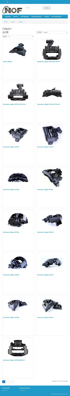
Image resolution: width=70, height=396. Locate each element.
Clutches (8, 16)
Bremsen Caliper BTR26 (11, 317)
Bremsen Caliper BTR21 (45, 189)
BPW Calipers (7, 61)
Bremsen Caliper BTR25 (45, 275)
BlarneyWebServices (62, 394)
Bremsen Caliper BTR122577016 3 (48, 104)
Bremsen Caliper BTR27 (45, 317)
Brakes (15, 16)
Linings (46, 16)
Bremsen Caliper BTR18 (11, 147)
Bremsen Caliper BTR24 (11, 275)
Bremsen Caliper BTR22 (11, 232)
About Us (4, 390)
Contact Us (22, 390)
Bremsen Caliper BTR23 (45, 232)
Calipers (21, 22)
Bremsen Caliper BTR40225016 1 (14, 360)
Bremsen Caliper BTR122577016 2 (14, 104)
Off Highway (25, 16)
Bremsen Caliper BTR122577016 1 (48, 61)
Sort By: (39, 32)
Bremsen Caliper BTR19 (45, 147)
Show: (4, 36)
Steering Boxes (36, 16)
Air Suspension (56, 16)
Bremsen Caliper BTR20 (11, 189)
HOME (5, 22)
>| (12, 381)
